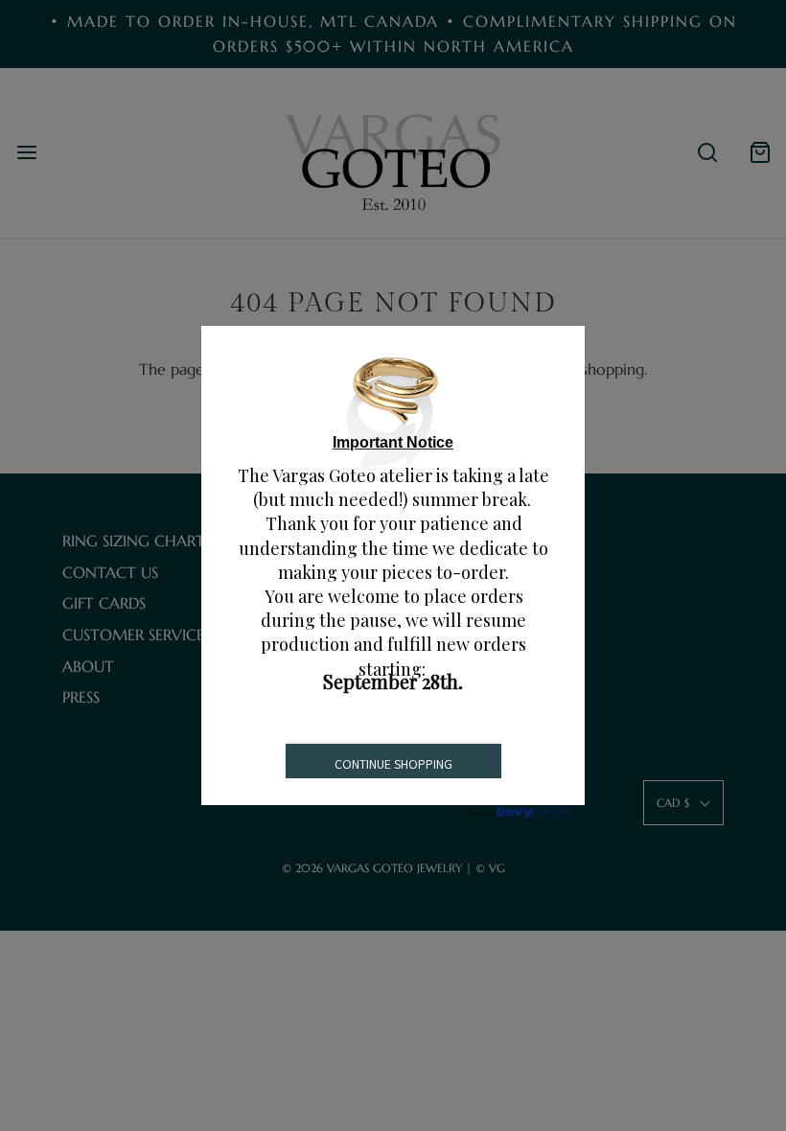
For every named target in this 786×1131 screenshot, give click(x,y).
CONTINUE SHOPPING (393, 764)
